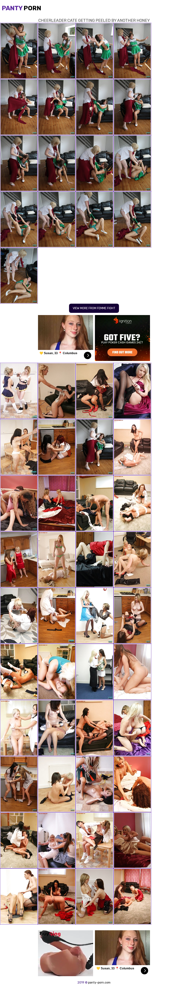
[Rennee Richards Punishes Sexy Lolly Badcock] (94, 840)
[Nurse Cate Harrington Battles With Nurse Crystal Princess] (57, 616)
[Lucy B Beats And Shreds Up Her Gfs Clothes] (94, 728)
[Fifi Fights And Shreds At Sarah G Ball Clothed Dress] (132, 447)
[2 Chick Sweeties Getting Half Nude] (19, 896)
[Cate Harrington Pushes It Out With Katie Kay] (132, 616)
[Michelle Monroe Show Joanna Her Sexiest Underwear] (57, 840)
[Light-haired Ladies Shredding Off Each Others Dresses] (132, 728)
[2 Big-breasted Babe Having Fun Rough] (132, 840)
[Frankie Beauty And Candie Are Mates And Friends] (19, 616)
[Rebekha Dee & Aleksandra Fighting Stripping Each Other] (57, 784)
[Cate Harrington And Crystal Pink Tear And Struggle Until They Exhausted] (132, 672)
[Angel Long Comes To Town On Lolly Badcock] (94, 503)
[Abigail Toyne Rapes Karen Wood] (57, 503)
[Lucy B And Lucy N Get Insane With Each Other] (19, 672)
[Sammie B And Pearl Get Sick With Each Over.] (57, 391)
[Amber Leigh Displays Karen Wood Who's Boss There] (19, 840)
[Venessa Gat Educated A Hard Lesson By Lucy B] (19, 728)
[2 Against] (132, 896)
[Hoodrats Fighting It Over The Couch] (94, 391)
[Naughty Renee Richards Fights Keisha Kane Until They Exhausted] (19, 503)
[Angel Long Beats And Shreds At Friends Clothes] (57, 672)
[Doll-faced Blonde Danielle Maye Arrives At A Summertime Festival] (94, 616)
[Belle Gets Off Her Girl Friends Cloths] (94, 672)
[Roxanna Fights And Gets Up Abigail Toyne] (57, 896)
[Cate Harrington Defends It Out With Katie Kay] (132, 391)
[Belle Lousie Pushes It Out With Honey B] (57, 728)
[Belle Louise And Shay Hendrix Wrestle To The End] (19, 391)
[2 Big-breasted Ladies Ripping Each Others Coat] (19, 559)
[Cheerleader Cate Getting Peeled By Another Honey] (94, 447)
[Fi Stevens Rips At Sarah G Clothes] (57, 559)
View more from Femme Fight (94, 308)
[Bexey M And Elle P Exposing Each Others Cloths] (57, 447)
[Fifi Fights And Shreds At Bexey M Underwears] (19, 447)
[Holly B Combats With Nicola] (132, 784)
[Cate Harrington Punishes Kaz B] (132, 503)
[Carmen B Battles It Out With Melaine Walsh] (94, 896)
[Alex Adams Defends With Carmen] (94, 784)
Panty (21, 8)
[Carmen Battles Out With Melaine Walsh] (94, 559)
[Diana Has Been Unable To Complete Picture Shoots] (132, 559)
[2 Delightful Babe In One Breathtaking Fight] (19, 784)
